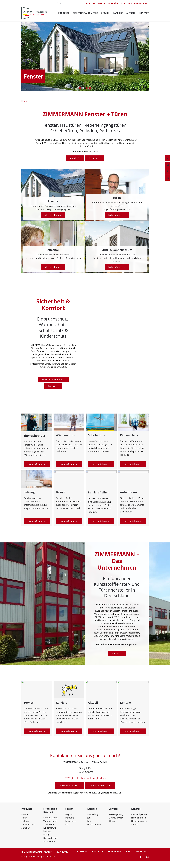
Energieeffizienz (92, 143)
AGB (128, 851)
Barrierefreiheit (50, 838)
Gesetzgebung (116, 814)
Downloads (70, 821)
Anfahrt (134, 824)
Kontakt (73, 158)
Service (69, 808)
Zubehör (113, 3)
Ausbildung (92, 814)
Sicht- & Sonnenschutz (135, 3)
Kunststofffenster (111, 584)
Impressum (142, 851)
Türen (101, 3)
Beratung (69, 817)
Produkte (93, 158)
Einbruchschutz (50, 817)
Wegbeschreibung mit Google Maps (86, 778)
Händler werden (139, 821)
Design (46, 834)
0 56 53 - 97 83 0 (70, 785)
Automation (49, 841)
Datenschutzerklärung (106, 851)
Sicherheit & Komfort (52, 379)
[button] (26, 56)
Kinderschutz (49, 827)
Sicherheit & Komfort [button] (85, 13)
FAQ (67, 824)
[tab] (80, 88)
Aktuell (113, 808)
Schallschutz (49, 824)
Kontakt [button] (144, 13)
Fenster (91, 3)
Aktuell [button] (130, 13)
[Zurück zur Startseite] (34, 13)
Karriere (92, 808)
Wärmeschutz (50, 821)
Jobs (89, 817)
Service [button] (105, 13)
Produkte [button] (63, 13)
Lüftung (47, 831)
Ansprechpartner (139, 814)
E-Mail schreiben (102, 785)
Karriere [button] (118, 13)
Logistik (69, 814)
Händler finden (138, 817)
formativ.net (49, 856)
